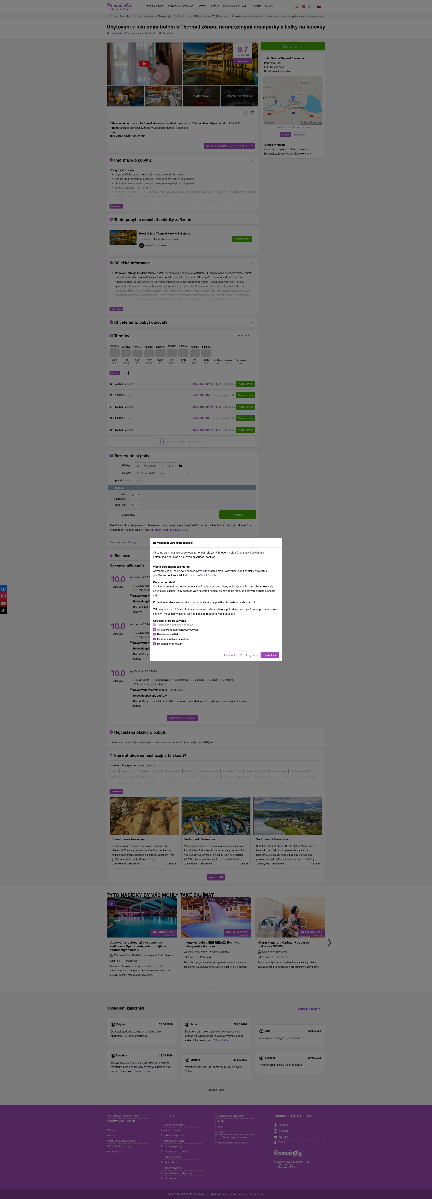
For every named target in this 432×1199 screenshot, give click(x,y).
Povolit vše (270, 655)
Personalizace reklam (170, 644)
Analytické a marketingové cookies (178, 629)
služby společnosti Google (200, 575)
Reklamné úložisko (168, 634)
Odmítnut (229, 655)
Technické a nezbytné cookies (175, 625)
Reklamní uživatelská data (173, 639)
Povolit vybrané (249, 655)
